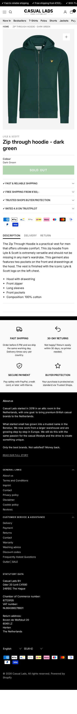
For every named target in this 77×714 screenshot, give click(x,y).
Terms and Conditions (15, 480)
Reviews (8, 509)
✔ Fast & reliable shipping (20, 183)
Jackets (64, 20)
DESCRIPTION (11, 235)
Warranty (8, 542)
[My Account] (65, 12)
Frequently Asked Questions (19, 556)
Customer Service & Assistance (24, 517)
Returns (7, 532)
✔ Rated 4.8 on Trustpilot (20, 208)
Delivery (30, 235)
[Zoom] (66, 36)
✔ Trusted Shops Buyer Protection (26, 200)
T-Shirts (33, 20)
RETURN (45, 235)
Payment (8, 527)
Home (6, 27)
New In (7, 20)
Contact (7, 490)
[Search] (10, 12)
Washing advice (12, 547)
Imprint (7, 485)
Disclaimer (9, 499)
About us (8, 475)
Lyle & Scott (11, 136)
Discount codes (12, 551)
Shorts (53, 20)
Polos (44, 20)
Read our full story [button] (15, 455)
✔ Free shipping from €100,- (21, 191)
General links (12, 469)
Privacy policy (11, 494)
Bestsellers (19, 20)
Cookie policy (11, 504)
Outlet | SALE (10, 561)
